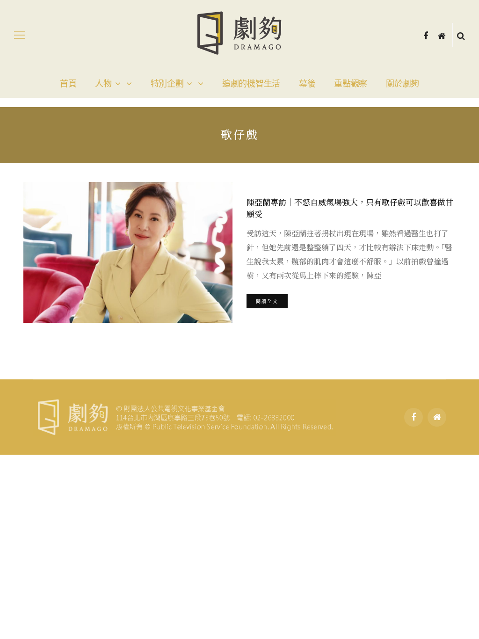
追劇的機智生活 (251, 83)
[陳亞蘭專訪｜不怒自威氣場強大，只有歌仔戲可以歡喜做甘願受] (126, 252)
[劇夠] (184, 416)
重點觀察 (350, 83)
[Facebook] (426, 35)
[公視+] (441, 35)
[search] (461, 35)
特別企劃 (167, 83)
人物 (103, 83)
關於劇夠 (402, 83)
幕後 (307, 83)
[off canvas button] (19, 35)
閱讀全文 (267, 301)
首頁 (68, 83)
